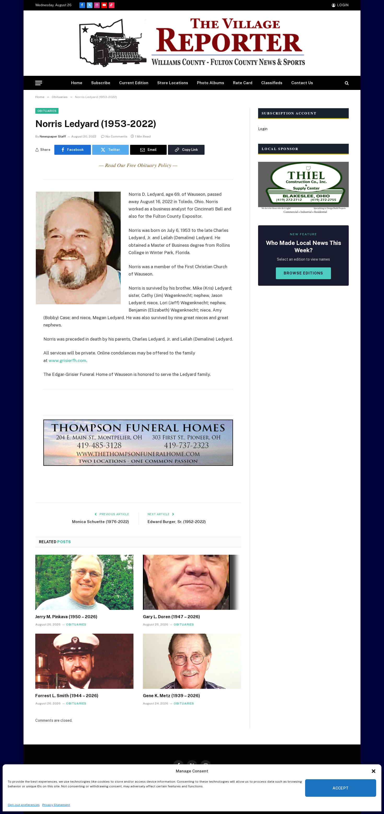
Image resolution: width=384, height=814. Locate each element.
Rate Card (242, 83)
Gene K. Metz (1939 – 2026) (171, 695)
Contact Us (302, 83)
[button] (373, 771)
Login (262, 129)
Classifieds (271, 83)
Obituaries (46, 110)
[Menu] (38, 83)
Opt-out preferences (24, 805)
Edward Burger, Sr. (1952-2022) (177, 521)
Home (76, 83)
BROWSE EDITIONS (303, 273)
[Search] (346, 83)
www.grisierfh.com (67, 360)
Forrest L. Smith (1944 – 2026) (66, 695)
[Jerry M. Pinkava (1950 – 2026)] (84, 582)
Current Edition (133, 83)
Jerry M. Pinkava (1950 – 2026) (66, 616)
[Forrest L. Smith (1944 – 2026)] (84, 661)
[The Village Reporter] (192, 43)
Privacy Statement (56, 805)
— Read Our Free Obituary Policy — (138, 165)
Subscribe (100, 83)
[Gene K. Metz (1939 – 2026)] (192, 661)
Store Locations (172, 83)
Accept (341, 788)
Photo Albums (210, 83)
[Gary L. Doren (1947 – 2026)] (192, 582)
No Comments (116, 136)
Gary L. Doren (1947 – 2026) (171, 616)
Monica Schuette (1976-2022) (100, 521)
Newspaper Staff (53, 136)
